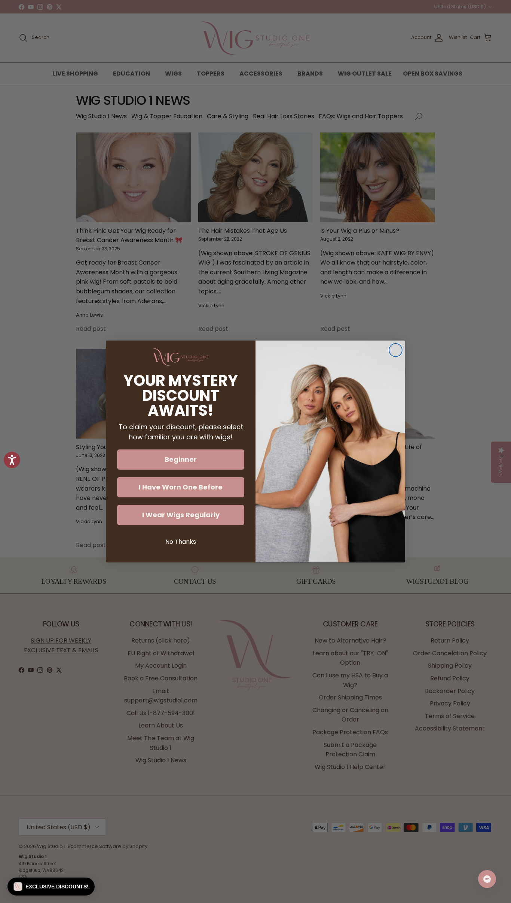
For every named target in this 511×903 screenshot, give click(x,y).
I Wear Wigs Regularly (181, 514)
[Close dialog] (395, 350)
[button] (51, 887)
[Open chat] (487, 879)
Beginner (181, 459)
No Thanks (180, 541)
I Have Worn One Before (181, 487)
